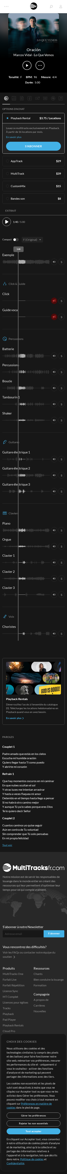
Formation (40, 985)
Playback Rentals (13, 1025)
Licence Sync (10, 991)
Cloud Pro (9, 1031)
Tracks (7, 1008)
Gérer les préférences (33, 1115)
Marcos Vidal (22, 55)
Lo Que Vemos (44, 55)
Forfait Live (9, 979)
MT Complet (10, 996)
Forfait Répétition (13, 985)
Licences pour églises (15, 1002)
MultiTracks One (13, 973)
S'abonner (33, 146)
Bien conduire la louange (49, 979)
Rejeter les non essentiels (33, 1123)
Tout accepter (33, 1131)
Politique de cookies (32, 1159)
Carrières (39, 1005)
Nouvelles (40, 1011)
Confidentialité (15, 1163)
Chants (38, 973)
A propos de (41, 999)
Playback (8, 1013)
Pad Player (9, 1019)
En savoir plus (13, 137)
